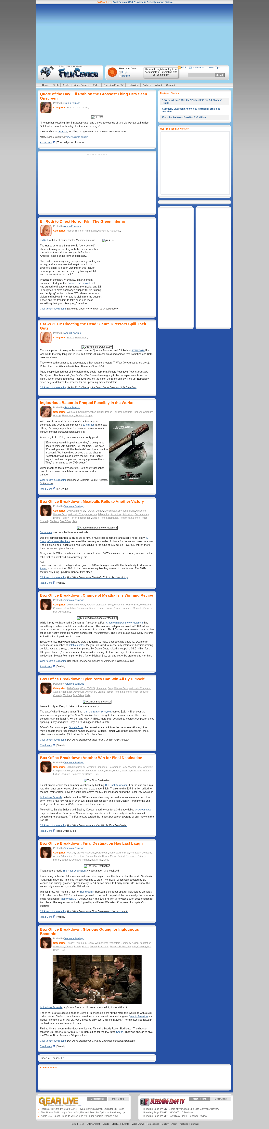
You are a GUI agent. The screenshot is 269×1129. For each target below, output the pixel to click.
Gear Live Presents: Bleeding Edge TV (162, 1102)
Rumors (79, 415)
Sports (106, 1124)
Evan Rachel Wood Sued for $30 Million (184, 117)
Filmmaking (91, 230)
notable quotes (76, 645)
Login (125, 72)
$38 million (89, 424)
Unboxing (133, 85)
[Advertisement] (134, 34)
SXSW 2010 (138, 350)
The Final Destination (116, 785)
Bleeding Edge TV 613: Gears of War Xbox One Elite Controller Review (181, 1109)
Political (117, 412)
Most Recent (97, 1099)
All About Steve (143, 809)
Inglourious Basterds (51, 797)
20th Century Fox (76, 510)
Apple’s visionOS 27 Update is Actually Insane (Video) (142, 2)
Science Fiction (139, 517)
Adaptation (103, 514)
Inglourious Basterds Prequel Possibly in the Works (86, 403)
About (158, 85)
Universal (141, 510)
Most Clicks (118, 1099)
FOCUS (90, 510)
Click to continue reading (79, 308)
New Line (90, 852)
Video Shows (138, 1124)
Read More (46, 142)
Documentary (141, 514)
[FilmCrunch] (70, 72)
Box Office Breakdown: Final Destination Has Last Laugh (91, 843)
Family (65, 517)
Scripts (88, 415)
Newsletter (198, 67)
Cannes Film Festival (79, 283)
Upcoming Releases (109, 230)
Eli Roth (62, 131)
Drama (56, 517)
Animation (127, 514)
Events (125, 1124)
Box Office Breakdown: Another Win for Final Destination (91, 758)
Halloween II (87, 891)
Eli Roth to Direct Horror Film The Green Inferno (82, 221)
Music (95, 517)
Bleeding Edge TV (113, 85)
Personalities (153, 1124)
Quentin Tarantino (138, 1016)
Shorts (119, 1032)
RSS (183, 67)
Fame (43, 568)
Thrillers (79, 230)
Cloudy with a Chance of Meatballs (124, 622)
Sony (119, 510)
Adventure (116, 514)
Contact (170, 85)
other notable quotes (77, 137)
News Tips (214, 67)
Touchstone (129, 510)
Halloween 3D (68, 898)
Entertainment (93, 1124)
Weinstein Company (77, 412)
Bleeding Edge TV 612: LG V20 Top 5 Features (168, 1112)
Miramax (91, 767)
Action (92, 412)
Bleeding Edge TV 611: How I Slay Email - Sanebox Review (175, 1116)
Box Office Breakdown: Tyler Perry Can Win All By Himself (92, 679)
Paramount (115, 767)
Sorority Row (76, 727)
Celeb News (81, 107)
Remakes (113, 517)
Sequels (127, 412)
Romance (125, 517)
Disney (99, 510)
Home (45, 85)
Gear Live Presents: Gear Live (60, 1102)
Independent (84, 517)
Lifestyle (116, 1124)
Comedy (44, 521)
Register (126, 75)
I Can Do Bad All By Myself (97, 711)
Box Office (65, 521)
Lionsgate (109, 510)
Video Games (81, 85)
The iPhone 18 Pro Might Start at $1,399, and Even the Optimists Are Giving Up (83, 1112)
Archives (184, 1124)
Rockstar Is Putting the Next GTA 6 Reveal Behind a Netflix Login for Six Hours (82, 1109)
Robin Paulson (72, 103)
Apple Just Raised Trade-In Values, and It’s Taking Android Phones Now (79, 1116)
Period (108, 412)
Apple (66, 85)
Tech (55, 85)
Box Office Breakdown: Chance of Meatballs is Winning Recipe (96, 595)
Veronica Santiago (74, 506)
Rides (96, 85)
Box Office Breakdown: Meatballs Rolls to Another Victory (92, 501)
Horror (70, 107)
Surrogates (46, 532)
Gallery (147, 85)
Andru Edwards (72, 226)
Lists (74, 521)
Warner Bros (60, 514)
